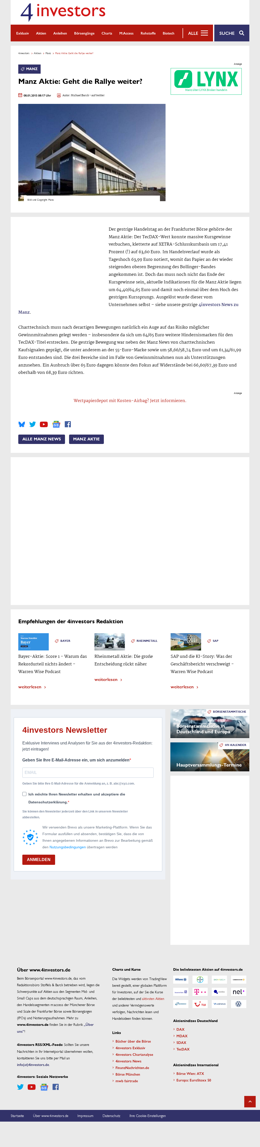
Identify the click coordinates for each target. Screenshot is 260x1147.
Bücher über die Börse (133, 1041)
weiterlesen (29, 686)
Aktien (41, 33)
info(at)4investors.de (33, 1064)
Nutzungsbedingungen (68, 847)
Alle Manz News (41, 439)
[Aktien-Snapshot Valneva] (219, 1004)
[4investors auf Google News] (56, 424)
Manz (48, 53)
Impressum (85, 1115)
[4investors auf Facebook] (68, 424)
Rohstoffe (148, 33)
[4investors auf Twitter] (32, 424)
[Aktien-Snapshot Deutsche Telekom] (200, 992)
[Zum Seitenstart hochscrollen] (250, 1101)
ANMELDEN (39, 859)
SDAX (181, 1042)
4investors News (128, 1060)
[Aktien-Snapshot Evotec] (219, 992)
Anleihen (60, 33)
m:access (126, 33)
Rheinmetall (147, 641)
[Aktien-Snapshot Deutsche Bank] (180, 992)
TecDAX (183, 1049)
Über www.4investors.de (50, 1115)
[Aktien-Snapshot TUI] (200, 1004)
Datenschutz (111, 1115)
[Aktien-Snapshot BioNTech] (219, 980)
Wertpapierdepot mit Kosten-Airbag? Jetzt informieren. (130, 400)
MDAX (182, 1035)
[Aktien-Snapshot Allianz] (180, 980)
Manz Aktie (86, 439)
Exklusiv (22, 33)
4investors (23, 53)
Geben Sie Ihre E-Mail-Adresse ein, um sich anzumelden (75, 760)
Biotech (168, 33)
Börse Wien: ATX (190, 1073)
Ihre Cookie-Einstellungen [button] (147, 1115)
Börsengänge (84, 33)
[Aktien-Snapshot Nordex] (180, 1004)
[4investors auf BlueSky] (21, 424)
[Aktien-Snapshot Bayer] (200, 980)
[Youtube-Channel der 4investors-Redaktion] (44, 424)
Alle (193, 33)
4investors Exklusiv (130, 1047)
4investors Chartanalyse (134, 1054)
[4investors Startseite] (63, 12)
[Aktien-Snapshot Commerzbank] (238, 980)
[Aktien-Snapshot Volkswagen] (238, 1004)
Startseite (17, 1115)
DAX (180, 1029)
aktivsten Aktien (153, 998)
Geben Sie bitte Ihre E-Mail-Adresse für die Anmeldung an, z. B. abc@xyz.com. (78, 783)
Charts (107, 33)
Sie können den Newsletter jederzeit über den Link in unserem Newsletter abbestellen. (75, 814)
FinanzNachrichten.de (132, 1067)
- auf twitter (97, 95)
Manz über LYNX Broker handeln (206, 90)
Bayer (65, 641)
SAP (215, 641)
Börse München (128, 1074)
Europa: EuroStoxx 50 (193, 1079)
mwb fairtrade (127, 1080)
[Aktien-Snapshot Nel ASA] (238, 992)
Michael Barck (80, 95)
